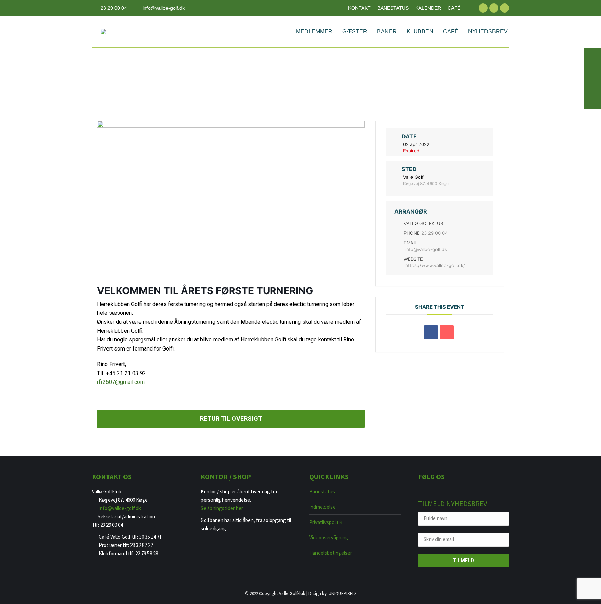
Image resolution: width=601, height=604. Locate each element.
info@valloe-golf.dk (164, 8)
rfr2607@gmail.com (121, 382)
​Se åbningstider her (222, 508)
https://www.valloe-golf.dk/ (435, 265)
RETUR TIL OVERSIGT (231, 418)
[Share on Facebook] (431, 332)
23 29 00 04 (114, 8)
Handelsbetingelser (330, 552)
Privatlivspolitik (325, 522)
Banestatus (322, 491)
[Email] (447, 332)
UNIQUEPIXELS (342, 593)
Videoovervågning (328, 537)
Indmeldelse (322, 507)
